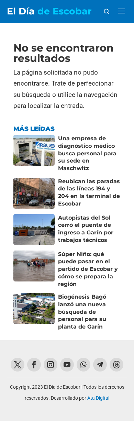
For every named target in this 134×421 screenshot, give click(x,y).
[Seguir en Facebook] (34, 365)
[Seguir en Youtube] (67, 365)
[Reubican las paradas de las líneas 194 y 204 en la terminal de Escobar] (34, 193)
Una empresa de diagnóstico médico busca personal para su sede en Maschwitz (87, 153)
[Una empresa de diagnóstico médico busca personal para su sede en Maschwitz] (34, 153)
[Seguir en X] (17, 365)
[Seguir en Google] (116, 365)
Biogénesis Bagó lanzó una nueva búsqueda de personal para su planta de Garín (82, 311)
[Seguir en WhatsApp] (83, 365)
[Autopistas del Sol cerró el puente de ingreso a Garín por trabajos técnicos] (34, 229)
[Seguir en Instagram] (50, 365)
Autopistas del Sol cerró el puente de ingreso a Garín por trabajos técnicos (85, 228)
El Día (49, 11)
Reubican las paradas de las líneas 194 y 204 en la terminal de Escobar (89, 192)
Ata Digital (98, 398)
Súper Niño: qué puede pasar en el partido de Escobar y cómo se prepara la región (88, 269)
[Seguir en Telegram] (100, 365)
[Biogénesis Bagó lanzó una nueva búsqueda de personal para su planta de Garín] (34, 312)
